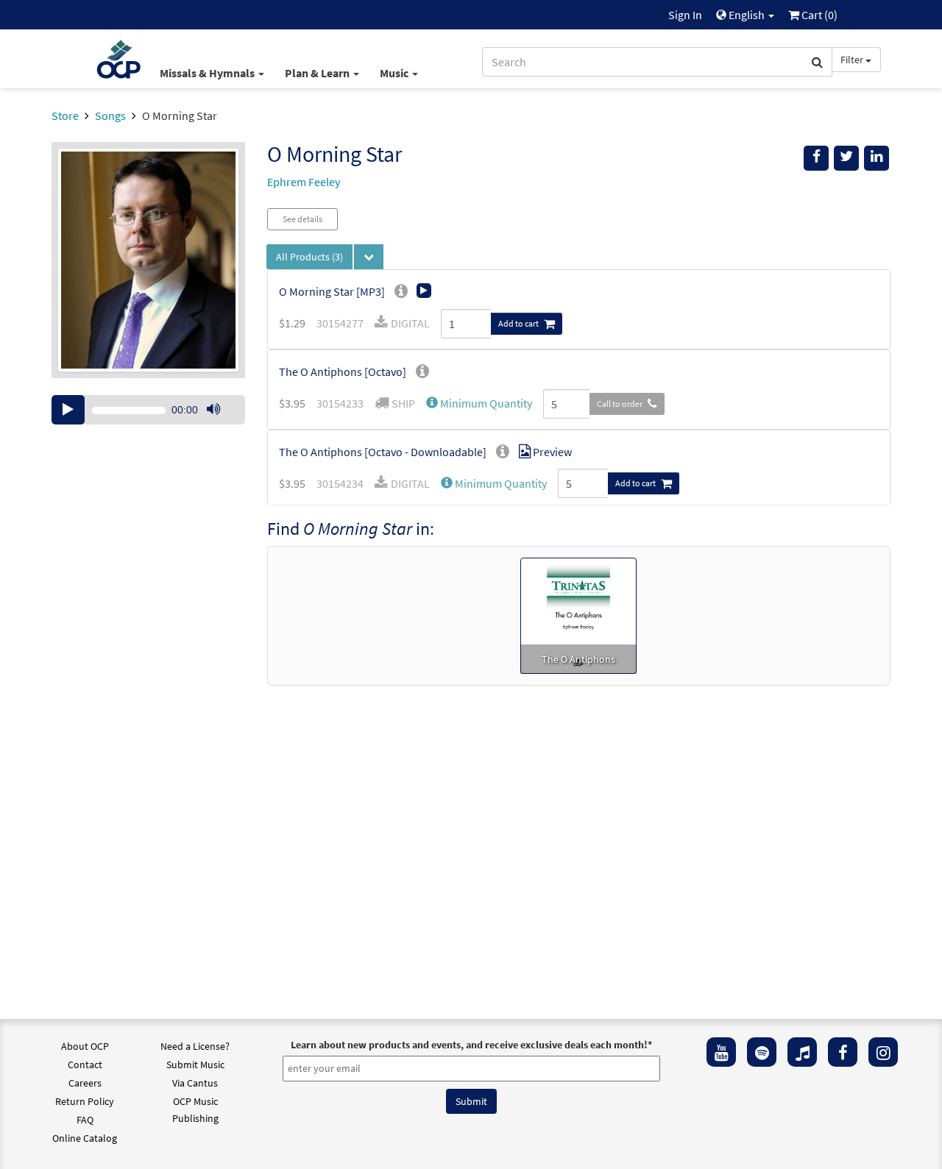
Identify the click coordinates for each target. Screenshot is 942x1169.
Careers (85, 1083)
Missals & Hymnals (208, 72)
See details (302, 218)
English (746, 14)
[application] (148, 409)
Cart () (818, 14)
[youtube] (721, 1052)
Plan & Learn (318, 72)
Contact (85, 1064)
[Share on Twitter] (846, 158)
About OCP (85, 1046)
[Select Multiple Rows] (368, 256)
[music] (802, 1052)
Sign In (685, 14)
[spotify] (761, 1052)
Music (395, 72)
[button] (479, 403)
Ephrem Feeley (303, 181)
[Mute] (213, 409)
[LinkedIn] (876, 158)
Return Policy (84, 1101)
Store (65, 115)
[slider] (220, 423)
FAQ (85, 1119)
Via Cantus (195, 1083)
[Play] (68, 409)
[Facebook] (842, 1052)
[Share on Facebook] (816, 158)
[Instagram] (883, 1052)
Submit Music (195, 1064)
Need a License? (195, 1046)
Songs (110, 115)
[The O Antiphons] (578, 614)
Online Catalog (84, 1138)
